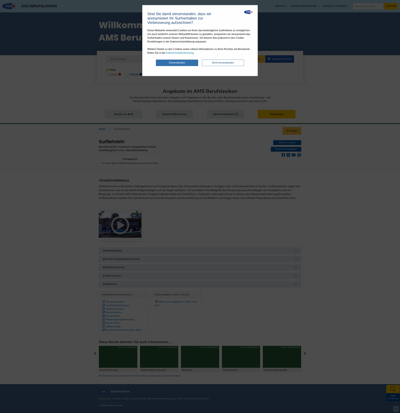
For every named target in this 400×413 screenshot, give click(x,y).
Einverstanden (177, 62)
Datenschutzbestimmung (180, 53)
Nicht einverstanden (223, 62)
